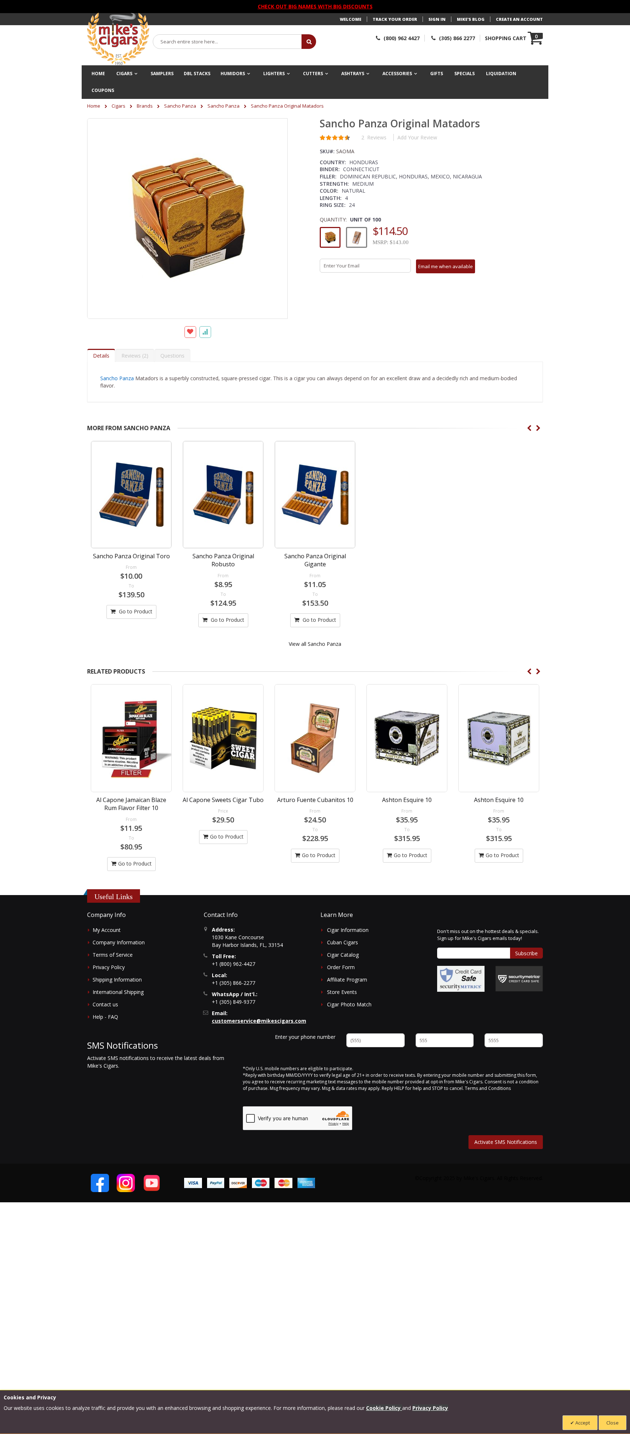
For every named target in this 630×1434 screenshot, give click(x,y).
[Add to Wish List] (190, 332)
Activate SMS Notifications (505, 1141)
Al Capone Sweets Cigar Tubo (131, 800)
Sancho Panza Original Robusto (223, 560)
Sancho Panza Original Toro (131, 556)
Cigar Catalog (343, 954)
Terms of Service (113, 954)
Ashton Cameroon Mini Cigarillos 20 (498, 804)
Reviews (134, 355)
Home (93, 106)
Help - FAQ (105, 1016)
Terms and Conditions (488, 1088)
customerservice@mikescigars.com (259, 1020)
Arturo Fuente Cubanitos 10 (223, 800)
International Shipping (118, 991)
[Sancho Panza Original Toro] (131, 494)
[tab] (101, 355)
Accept (582, 1422)
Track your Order (395, 19)
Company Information (119, 942)
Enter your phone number (305, 1036)
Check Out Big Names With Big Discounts (315, 6)
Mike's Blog (471, 19)
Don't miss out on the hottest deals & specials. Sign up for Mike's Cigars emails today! (488, 935)
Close (612, 1422)
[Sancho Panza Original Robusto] (223, 494)
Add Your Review (417, 137)
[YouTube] (152, 1183)
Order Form (341, 967)
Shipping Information (117, 979)
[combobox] (227, 41)
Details (101, 355)
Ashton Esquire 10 (315, 800)
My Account (107, 929)
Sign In (437, 19)
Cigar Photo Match (349, 1004)
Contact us (105, 1004)
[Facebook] (100, 1183)
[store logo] (118, 39)
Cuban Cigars (342, 942)
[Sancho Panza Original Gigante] (315, 494)
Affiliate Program (347, 979)
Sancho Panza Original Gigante (315, 560)
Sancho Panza (180, 106)
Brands (145, 106)
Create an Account (519, 19)
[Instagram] (126, 1183)
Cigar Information (348, 929)
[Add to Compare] (205, 332)
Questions (172, 355)
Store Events (342, 991)
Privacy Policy (109, 967)
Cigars (118, 106)
